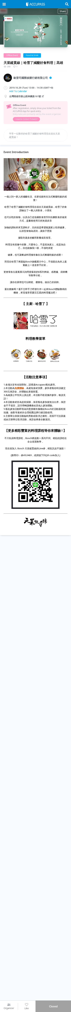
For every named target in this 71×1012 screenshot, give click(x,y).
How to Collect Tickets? (26, 119)
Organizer (9, 1008)
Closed (53, 1006)
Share (63, 11)
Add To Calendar (18, 91)
